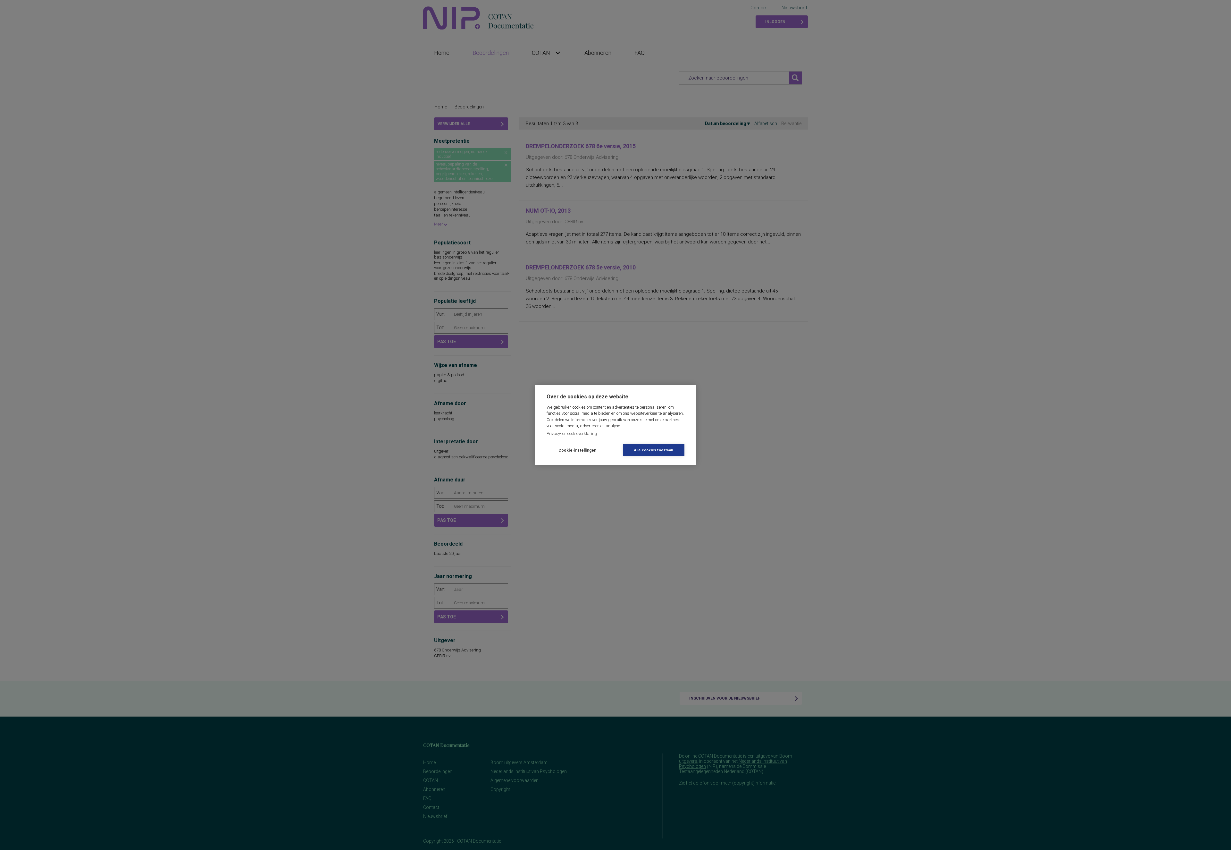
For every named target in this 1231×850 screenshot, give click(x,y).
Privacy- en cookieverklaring (572, 433)
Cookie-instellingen (577, 450)
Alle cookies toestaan (653, 450)
